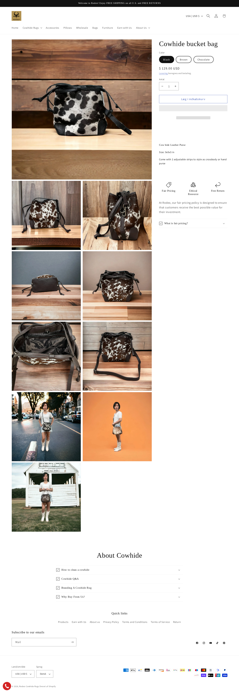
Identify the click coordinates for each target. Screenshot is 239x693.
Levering (163, 73)
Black (166, 59)
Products (63, 622)
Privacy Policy (111, 622)
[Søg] (208, 16)
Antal (161, 79)
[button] (193, 109)
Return (177, 622)
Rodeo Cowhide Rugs (29, 686)
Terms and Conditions (134, 622)
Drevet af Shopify (48, 686)
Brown (184, 59)
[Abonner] (72, 642)
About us (95, 622)
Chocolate (204, 59)
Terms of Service (160, 622)
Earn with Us (79, 622)
